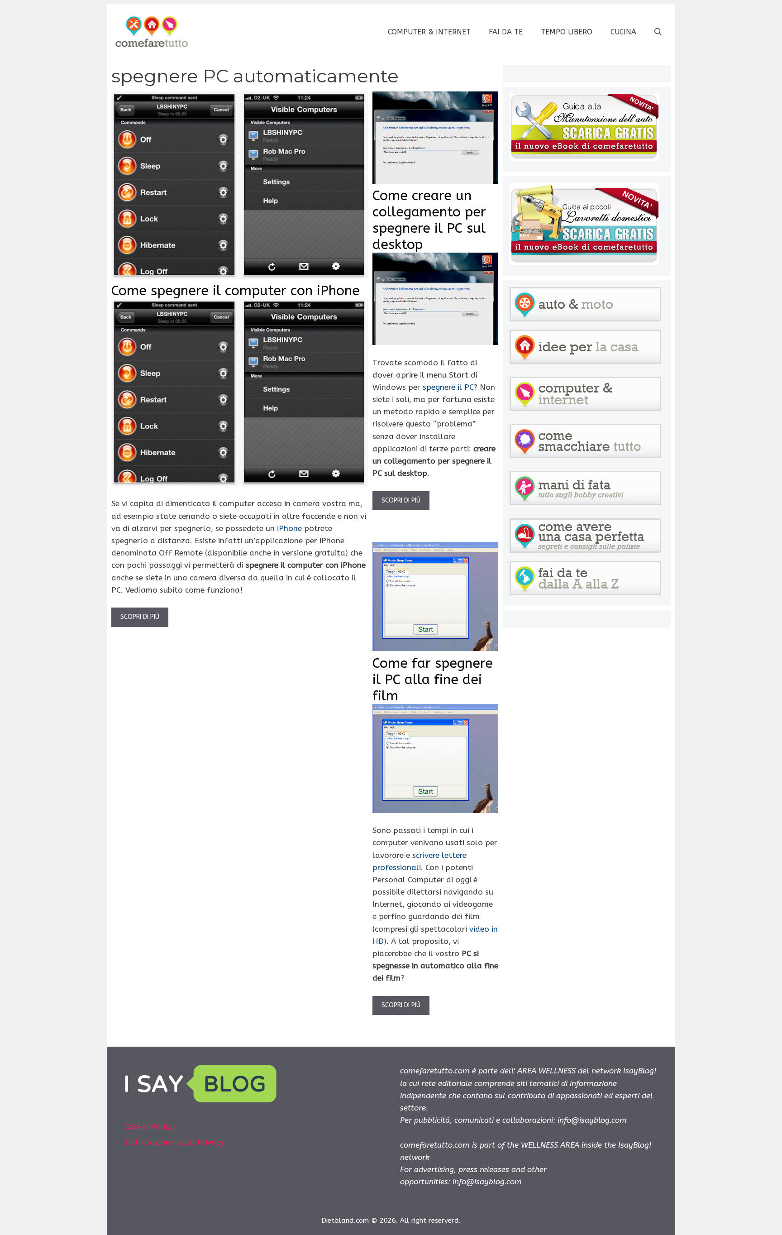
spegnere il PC (448, 387)
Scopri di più (139, 617)
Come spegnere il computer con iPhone (235, 290)
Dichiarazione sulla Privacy (174, 1142)
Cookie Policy (149, 1126)
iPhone (289, 528)
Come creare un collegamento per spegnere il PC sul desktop (429, 220)
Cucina (623, 32)
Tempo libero (566, 32)
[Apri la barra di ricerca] (658, 32)
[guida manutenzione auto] (584, 158)
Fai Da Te (506, 32)
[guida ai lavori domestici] (584, 262)
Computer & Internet (429, 32)
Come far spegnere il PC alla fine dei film (432, 679)
